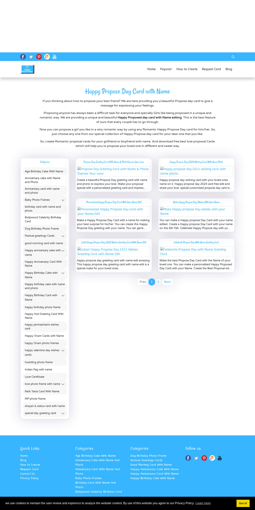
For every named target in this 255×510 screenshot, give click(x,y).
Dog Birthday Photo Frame (42, 228)
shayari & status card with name (45, 406)
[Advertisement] (112, 26)
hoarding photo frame (39, 362)
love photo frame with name (42, 384)
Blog (230, 69)
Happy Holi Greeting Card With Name (44, 316)
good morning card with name (44, 243)
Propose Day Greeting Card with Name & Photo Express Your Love (114, 162)
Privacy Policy (29, 478)
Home (151, 69)
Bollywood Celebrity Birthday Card (43, 219)
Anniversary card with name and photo (42, 190)
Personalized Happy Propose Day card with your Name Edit (113, 202)
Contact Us (27, 473)
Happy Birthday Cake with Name (152, 478)
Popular (166, 69)
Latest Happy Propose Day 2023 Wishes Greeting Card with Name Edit (113, 242)
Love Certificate (34, 376)
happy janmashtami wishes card (42, 326)
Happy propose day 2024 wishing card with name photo (196, 162)
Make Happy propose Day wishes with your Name (196, 202)
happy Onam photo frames (42, 343)
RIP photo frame (35, 398)
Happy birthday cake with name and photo (45, 286)
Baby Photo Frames (37, 200)
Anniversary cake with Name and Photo (42, 180)
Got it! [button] (243, 503)
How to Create (187, 69)
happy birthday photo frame (42, 307)
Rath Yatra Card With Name (42, 391)
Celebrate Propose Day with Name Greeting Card (196, 242)
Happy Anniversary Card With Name (43, 263)
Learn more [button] (203, 503)
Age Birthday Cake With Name (44, 171)
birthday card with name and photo (43, 208)
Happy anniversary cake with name (154, 469)
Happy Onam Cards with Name (44, 336)
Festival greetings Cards (40, 236)
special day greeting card (40, 413)
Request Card (211, 69)
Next (167, 282)
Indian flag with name (38, 369)
